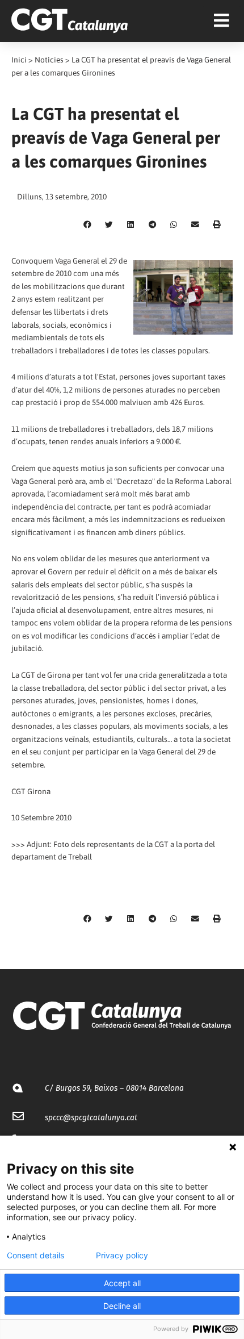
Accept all (122, 1283)
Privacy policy (122, 1255)
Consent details (35, 1255)
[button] (87, 225)
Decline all (122, 1306)
